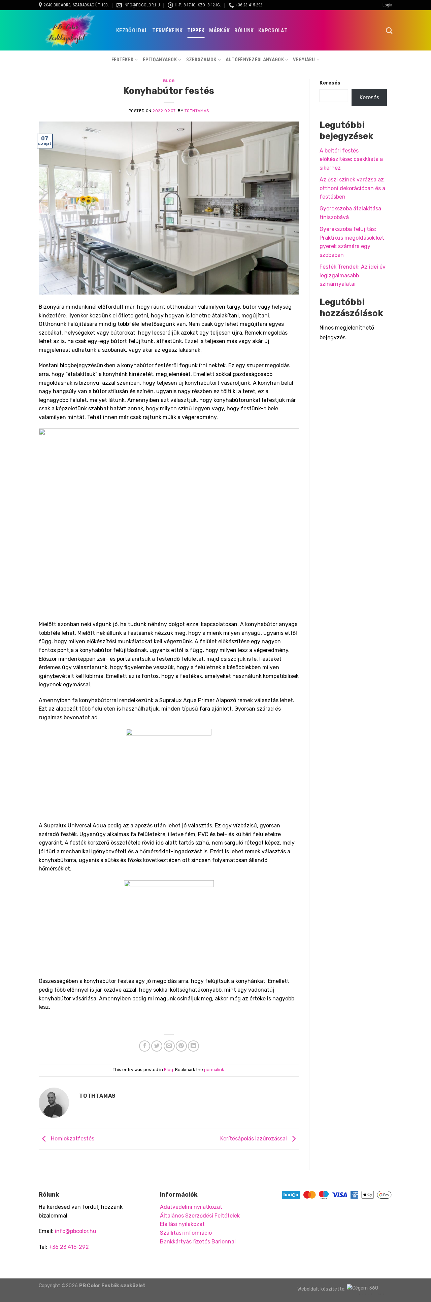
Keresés (330, 83)
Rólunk (244, 30)
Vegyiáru (304, 60)
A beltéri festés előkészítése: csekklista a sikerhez (351, 159)
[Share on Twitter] (156, 1046)
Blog (169, 81)
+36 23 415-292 (68, 1247)
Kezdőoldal (131, 30)
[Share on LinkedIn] (193, 1046)
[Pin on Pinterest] (181, 1046)
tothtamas (197, 111)
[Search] (389, 30)
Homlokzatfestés (71, 1138)
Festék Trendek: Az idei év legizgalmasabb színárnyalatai (353, 275)
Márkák (219, 30)
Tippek (195, 30)
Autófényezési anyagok (255, 60)
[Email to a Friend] (169, 1046)
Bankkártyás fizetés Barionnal (198, 1241)
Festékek (122, 60)
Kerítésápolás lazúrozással (254, 1138)
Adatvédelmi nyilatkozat (191, 1207)
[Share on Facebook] (144, 1046)
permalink (214, 1069)
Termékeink (167, 30)
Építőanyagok (160, 60)
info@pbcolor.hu (75, 1231)
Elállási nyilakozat (182, 1224)
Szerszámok (201, 60)
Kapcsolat (273, 30)
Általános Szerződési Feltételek (200, 1215)
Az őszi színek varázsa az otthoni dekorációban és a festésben (352, 188)
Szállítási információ (186, 1233)
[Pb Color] (72, 30)
